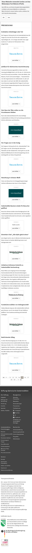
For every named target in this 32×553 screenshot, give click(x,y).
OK (3, 17)
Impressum (4, 468)
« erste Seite (4, 377)
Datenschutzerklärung (6, 470)
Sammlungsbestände (18, 432)
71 (10, 377)
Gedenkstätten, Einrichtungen (6, 428)
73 (16, 377)
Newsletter (16, 401)
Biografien (16, 436)
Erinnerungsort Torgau (5, 441)
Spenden (3, 408)
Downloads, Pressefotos (4, 462)
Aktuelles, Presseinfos (16, 398)
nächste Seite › (18, 380)
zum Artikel (15, 60)
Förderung (3, 403)
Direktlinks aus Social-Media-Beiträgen (17, 421)
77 (28, 377)
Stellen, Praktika (5, 410)
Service (3, 457)
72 (13, 377)
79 (14, 380)
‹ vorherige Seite (6, 377)
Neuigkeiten (17, 395)
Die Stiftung (4, 395)
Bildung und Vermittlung (4, 400)
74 (19, 377)
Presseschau (16, 406)
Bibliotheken (16, 439)
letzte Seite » (21, 380)
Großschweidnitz (5, 446)
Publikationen (16, 408)
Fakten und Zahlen (5, 465)
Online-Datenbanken (18, 434)
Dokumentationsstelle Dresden (6, 435)
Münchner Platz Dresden (5, 449)
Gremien (3, 406)
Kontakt (3, 459)
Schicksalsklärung (18, 429)
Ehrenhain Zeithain (6, 438)
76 (25, 377)
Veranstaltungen (17, 403)
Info (9, 17)
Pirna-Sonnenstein (5, 452)
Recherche (16, 427)
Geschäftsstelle (5, 444)
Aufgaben (3, 397)
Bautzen (3, 431)
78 (11, 380)
